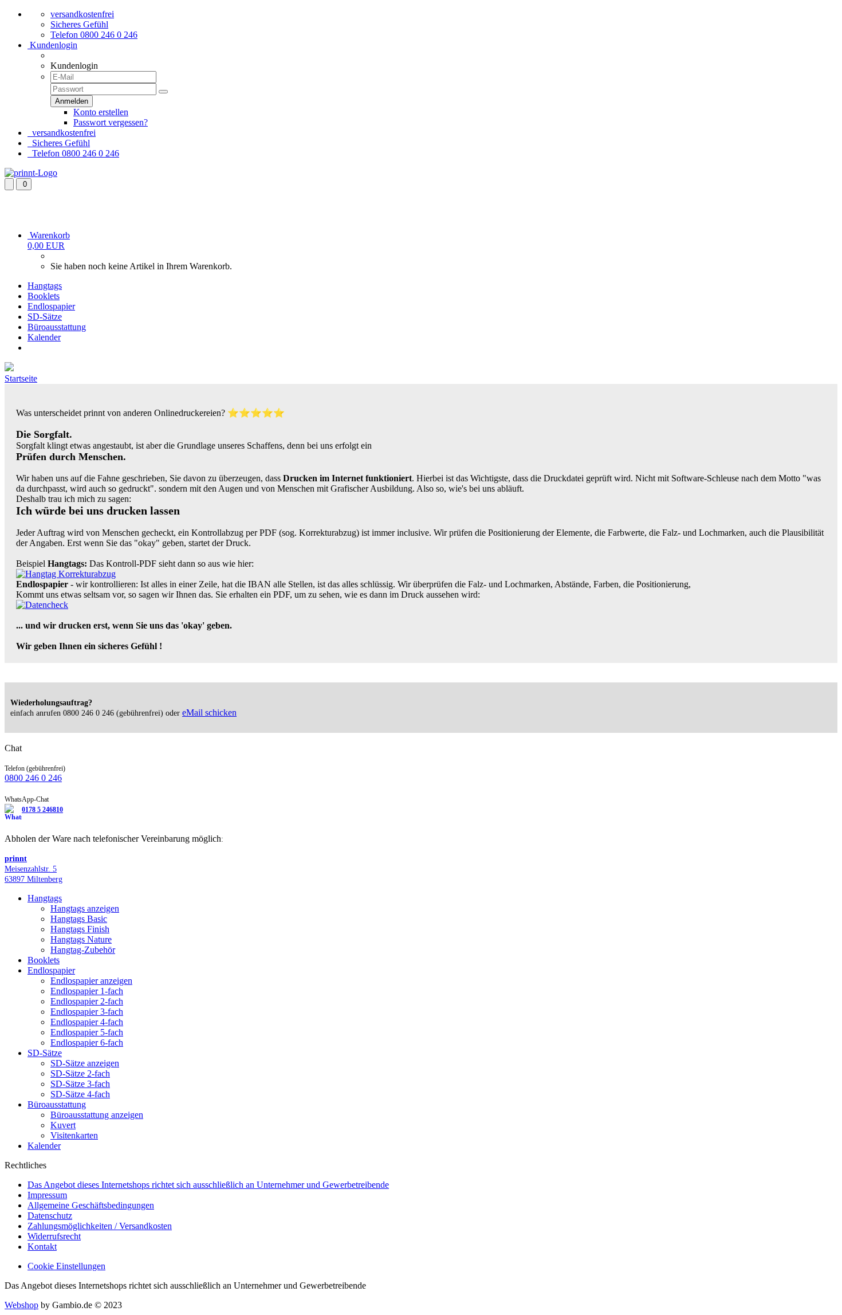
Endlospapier (51, 306)
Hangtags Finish (79, 929)
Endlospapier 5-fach (86, 1032)
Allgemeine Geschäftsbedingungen (90, 1205)
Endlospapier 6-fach (86, 1042)
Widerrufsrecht (54, 1236)
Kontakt (42, 1246)
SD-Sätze (44, 316)
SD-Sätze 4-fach (80, 1094)
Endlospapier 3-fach (86, 1011)
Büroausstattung (56, 327)
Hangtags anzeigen (84, 908)
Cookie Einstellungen (66, 1266)
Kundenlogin (52, 45)
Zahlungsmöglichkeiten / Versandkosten (99, 1226)
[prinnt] (31, 173)
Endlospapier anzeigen (91, 981)
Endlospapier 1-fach (86, 991)
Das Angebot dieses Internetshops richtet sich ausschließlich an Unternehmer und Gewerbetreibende (208, 1185)
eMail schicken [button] (209, 712)
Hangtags (44, 286)
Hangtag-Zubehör (82, 950)
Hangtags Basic (78, 919)
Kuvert (63, 1125)
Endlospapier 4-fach (86, 1022)
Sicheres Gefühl (79, 24)
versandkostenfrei (82, 14)
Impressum (47, 1195)
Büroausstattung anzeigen (96, 1115)
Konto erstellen (100, 112)
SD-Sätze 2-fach (80, 1073)
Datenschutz (49, 1215)
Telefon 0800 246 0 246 (93, 35)
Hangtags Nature (81, 939)
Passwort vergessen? (110, 122)
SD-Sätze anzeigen (84, 1063)
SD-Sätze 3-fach (80, 1084)
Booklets (43, 296)
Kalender (44, 337)
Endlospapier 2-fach (86, 1001)
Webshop (21, 1305)
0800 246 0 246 (33, 778)
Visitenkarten (74, 1135)
